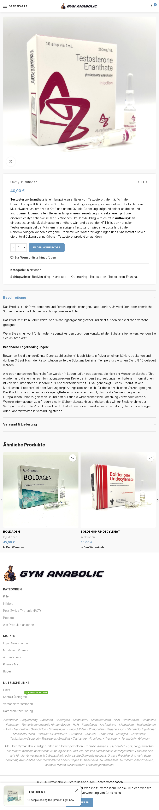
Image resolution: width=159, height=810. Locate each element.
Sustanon (75, 734)
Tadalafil (90, 734)
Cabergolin (62, 720)
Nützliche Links (16, 682)
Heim (6, 690)
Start (13, 182)
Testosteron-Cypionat (24, 738)
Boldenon (46, 720)
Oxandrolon (38, 729)
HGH (75, 724)
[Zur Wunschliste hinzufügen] (72, 458)
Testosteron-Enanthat (123, 276)
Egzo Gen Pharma (15, 643)
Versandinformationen (18, 704)
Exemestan (148, 720)
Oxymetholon (57, 729)
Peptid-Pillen (77, 729)
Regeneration (115, 729)
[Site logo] (79, 6)
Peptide (8, 617)
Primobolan (96, 729)
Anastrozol (10, 720)
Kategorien (12, 589)
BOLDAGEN (11, 532)
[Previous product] (138, 182)
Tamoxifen (106, 734)
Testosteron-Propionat (87, 738)
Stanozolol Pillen (24, 734)
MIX (8, 729)
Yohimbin (143, 738)
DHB (117, 720)
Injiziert (8, 603)
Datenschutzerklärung (18, 711)
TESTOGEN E (36, 792)
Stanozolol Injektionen (141, 729)
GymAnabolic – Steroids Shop (68, 782)
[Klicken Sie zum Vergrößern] (11, 161)
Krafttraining (79, 276)
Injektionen (29, 182)
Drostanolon (131, 720)
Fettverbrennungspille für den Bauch (46, 724)
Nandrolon (21, 729)
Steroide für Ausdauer (51, 734)
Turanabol (127, 738)
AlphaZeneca (12, 657)
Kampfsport (60, 276)
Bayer (7, 671)
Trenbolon (111, 738)
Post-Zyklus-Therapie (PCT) (22, 610)
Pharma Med (11, 664)
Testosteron (98, 276)
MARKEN (9, 636)
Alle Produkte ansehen (18, 624)
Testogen (122, 734)
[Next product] (147, 182)
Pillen (6, 596)
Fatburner (12, 724)
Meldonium (126, 724)
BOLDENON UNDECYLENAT (100, 532)
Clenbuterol (80, 720)
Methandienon (145, 724)
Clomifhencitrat (101, 720)
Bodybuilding (41, 276)
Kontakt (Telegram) (25, 696)
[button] (14, 547)
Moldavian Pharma (15, 650)
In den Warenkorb (46, 247)
